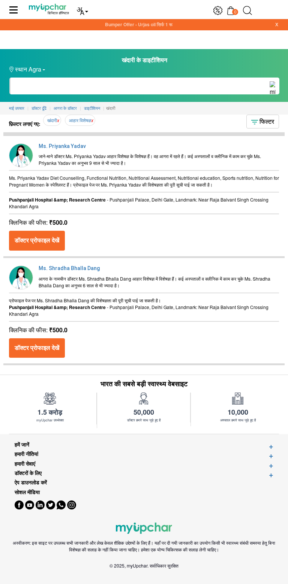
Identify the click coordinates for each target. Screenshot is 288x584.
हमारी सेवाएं (25, 463)
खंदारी (52, 120)
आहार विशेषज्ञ (80, 120)
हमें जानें (22, 444)
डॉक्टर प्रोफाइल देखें (37, 240)
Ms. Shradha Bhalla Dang (69, 268)
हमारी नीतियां (26, 454)
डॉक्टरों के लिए (28, 473)
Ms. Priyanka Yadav (62, 146)
